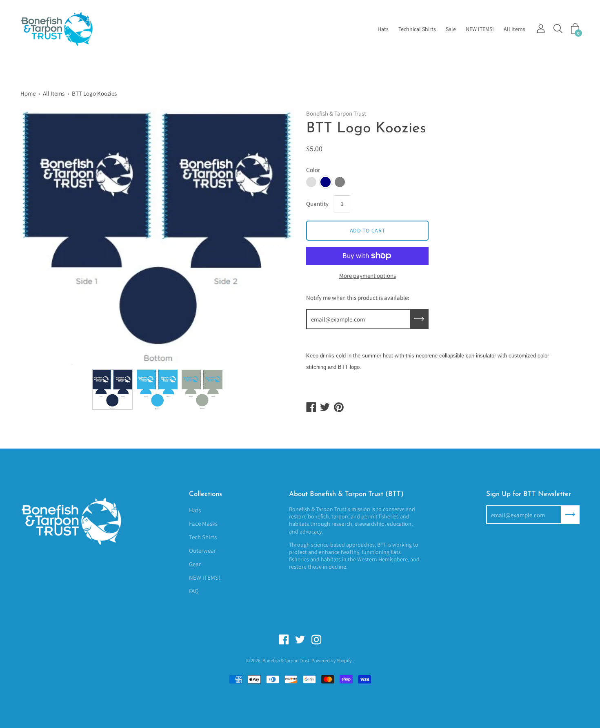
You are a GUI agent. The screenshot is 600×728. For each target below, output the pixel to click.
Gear (195, 564)
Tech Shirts (203, 537)
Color (313, 170)
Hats (383, 29)
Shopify (344, 660)
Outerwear (202, 550)
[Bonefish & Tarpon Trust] (67, 29)
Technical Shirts (417, 29)
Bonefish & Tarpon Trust (285, 660)
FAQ (194, 591)
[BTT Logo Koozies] (112, 389)
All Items (514, 29)
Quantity (317, 204)
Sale (451, 29)
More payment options (367, 275)
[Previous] (41, 237)
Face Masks (203, 523)
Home (28, 93)
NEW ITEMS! (480, 29)
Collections (205, 494)
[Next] (273, 237)
